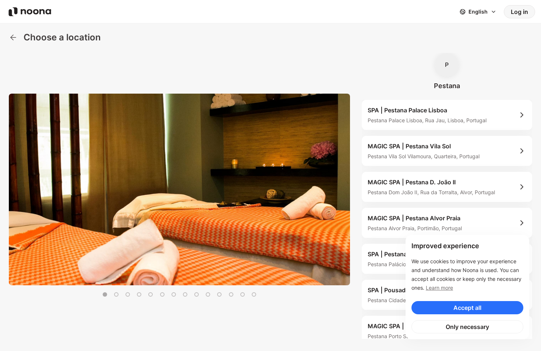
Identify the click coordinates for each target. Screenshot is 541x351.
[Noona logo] (30, 11)
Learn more (439, 288)
